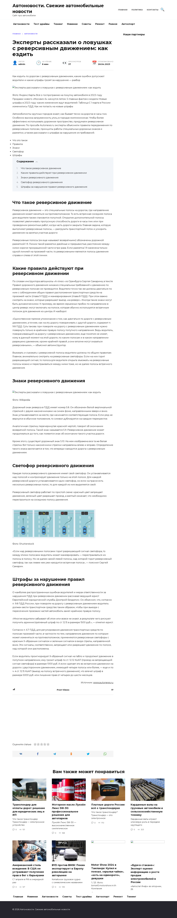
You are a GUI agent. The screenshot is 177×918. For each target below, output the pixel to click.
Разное (113, 24)
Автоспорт (128, 24)
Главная (122, 10)
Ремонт (100, 24)
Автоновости (21, 24)
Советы (86, 24)
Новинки (72, 24)
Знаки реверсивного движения (39, 177)
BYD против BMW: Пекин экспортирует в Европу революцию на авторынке (68, 870)
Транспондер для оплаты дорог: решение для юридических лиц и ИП (28, 809)
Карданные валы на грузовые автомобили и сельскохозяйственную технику (147, 809)
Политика (137, 10)
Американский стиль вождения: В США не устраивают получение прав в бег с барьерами (28, 870)
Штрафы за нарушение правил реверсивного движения (54, 187)
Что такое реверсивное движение (41, 168)
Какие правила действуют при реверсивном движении (54, 173)
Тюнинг (58, 24)
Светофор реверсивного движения (42, 182)
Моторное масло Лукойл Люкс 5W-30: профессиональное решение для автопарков (68, 811)
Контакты (152, 10)
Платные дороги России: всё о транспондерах (108, 806)
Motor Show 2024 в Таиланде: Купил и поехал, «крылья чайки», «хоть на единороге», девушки (107, 871)
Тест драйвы (42, 24)
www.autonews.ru (103, 682)
